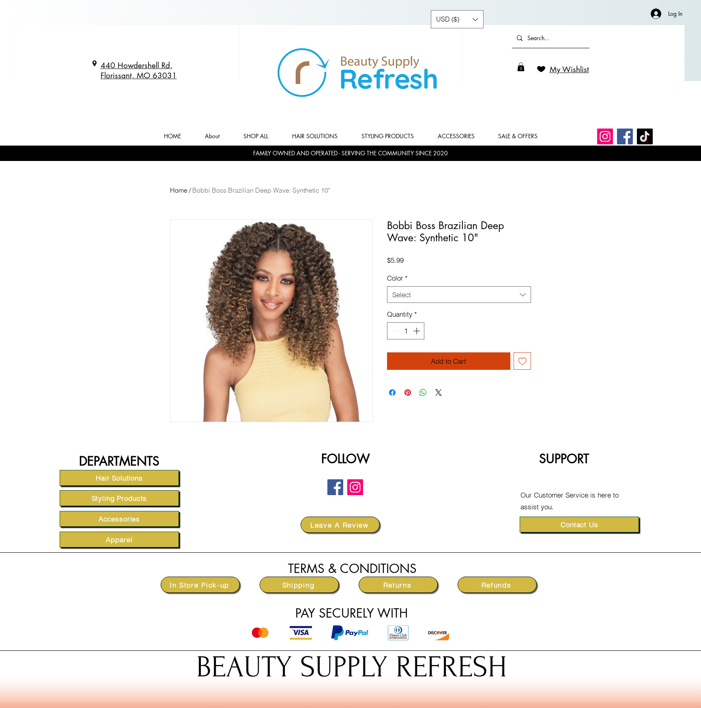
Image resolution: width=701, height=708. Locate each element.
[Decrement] (394, 331)
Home (178, 190)
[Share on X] (438, 392)
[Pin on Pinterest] (408, 392)
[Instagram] (605, 136)
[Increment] (417, 331)
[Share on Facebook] (392, 392)
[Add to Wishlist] (522, 361)
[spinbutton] (405, 331)
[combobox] (459, 294)
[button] (521, 66)
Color (397, 278)
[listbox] (457, 19)
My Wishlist (569, 69)
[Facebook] (625, 136)
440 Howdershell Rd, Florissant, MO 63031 (139, 70)
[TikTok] (645, 136)
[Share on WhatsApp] (423, 392)
